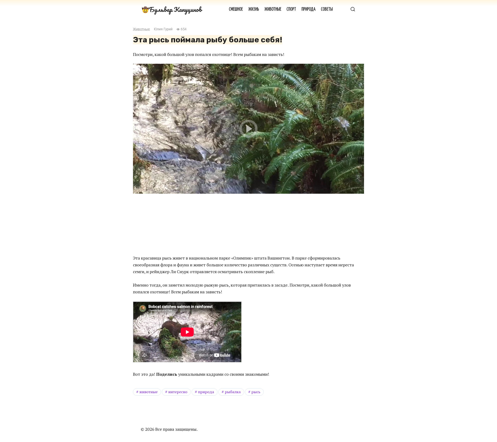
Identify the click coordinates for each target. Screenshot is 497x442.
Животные (272, 9)
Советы (327, 9)
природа (206, 391)
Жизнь (253, 9)
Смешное (236, 9)
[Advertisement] (217, 224)
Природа (308, 9)
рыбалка (233, 391)
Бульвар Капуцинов (175, 9)
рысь (255, 391)
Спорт (291, 9)
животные (148, 391)
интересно (177, 391)
